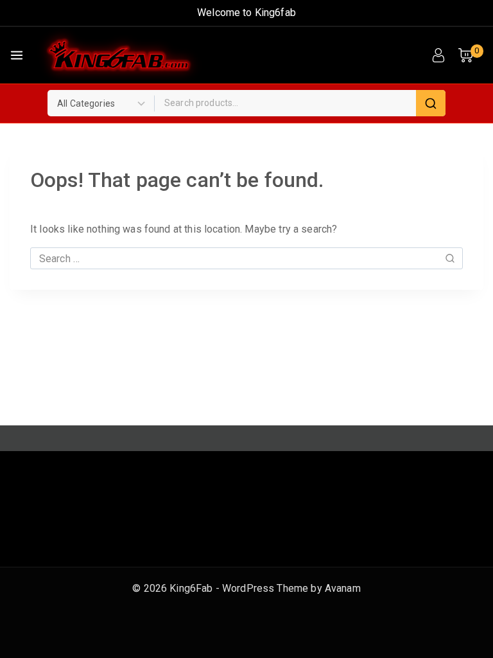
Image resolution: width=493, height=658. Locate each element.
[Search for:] (246, 259)
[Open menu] (17, 55)
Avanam (343, 588)
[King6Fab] (119, 55)
